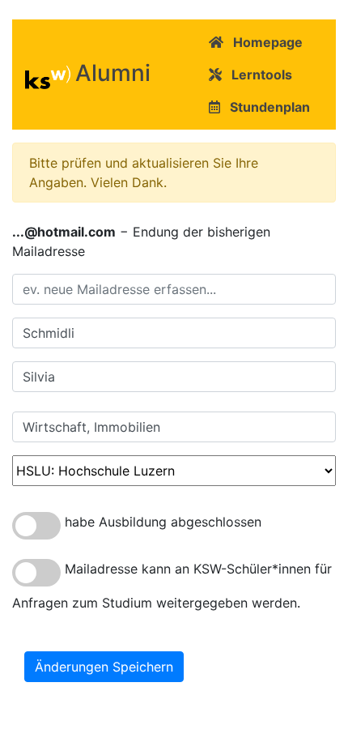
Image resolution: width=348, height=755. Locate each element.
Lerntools (257, 74)
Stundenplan (265, 107)
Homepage (263, 42)
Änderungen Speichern (104, 667)
